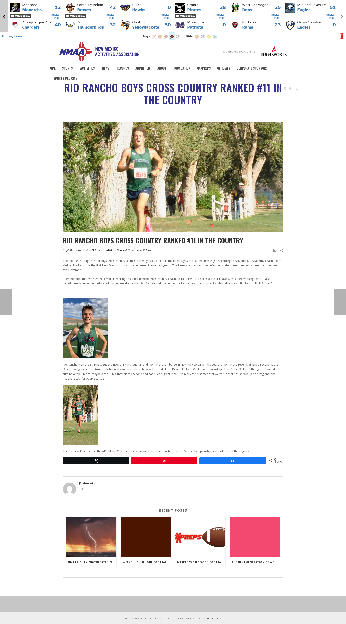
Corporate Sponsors (252, 68)
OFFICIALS (223, 68)
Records (123, 68)
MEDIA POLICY (212, 618)
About (161, 68)
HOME (52, 68)
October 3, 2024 (102, 250)
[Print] (274, 250)
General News (125, 250)
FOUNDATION (182, 68)
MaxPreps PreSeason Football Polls (201, 562)
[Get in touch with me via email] (81, 490)
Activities (87, 68)
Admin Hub (142, 68)
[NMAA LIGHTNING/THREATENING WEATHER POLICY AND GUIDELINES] (91, 537)
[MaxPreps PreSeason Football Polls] (200, 537)
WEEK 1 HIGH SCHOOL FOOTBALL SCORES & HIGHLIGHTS (147, 562)
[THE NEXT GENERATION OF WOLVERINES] (255, 537)
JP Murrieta (73, 250)
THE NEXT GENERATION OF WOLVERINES (256, 562)
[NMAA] (99, 51)
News (105, 68)
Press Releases (145, 250)
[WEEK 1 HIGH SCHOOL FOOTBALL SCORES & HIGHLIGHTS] (146, 537)
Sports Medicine (65, 78)
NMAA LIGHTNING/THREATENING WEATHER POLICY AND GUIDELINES (92, 562)
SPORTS (67, 68)
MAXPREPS (204, 68)
